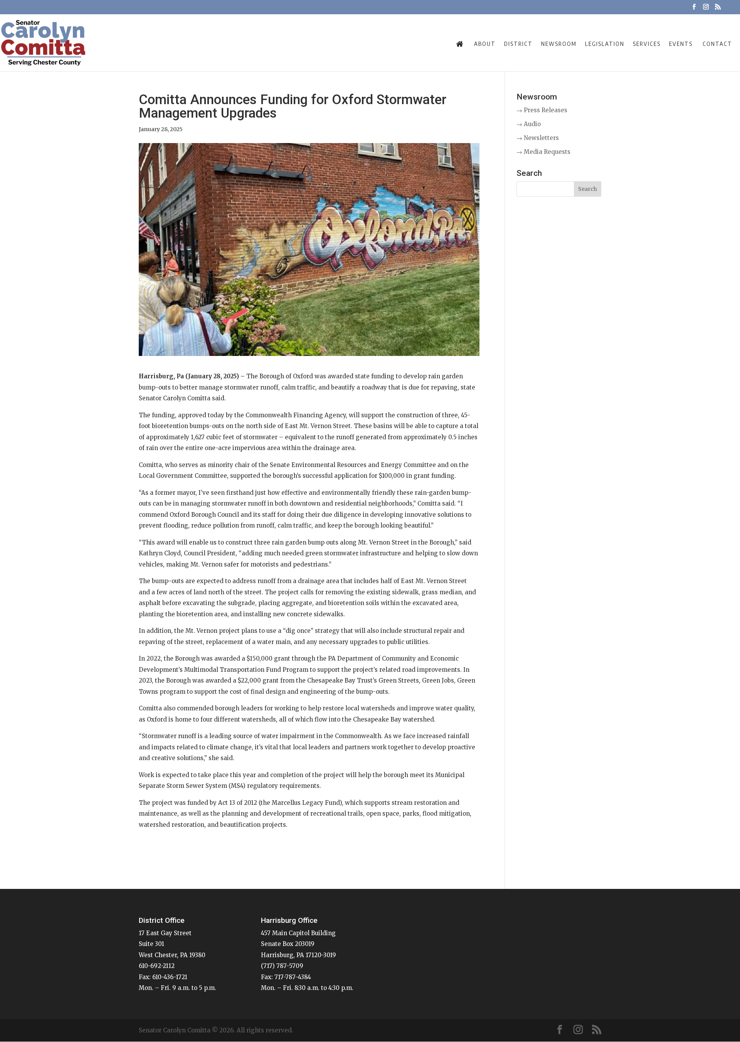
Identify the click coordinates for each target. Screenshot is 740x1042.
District (518, 43)
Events (681, 43)
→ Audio (528, 124)
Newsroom (559, 43)
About (485, 43)
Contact (717, 43)
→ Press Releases (541, 110)
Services (647, 43)
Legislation (604, 43)
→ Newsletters (537, 138)
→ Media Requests (543, 151)
